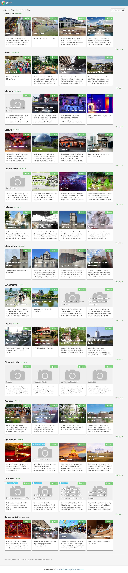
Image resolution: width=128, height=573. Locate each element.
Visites (8, 323)
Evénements (11, 284)
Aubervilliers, (41, 559)
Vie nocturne (11, 168)
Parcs (8, 52)
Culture (8, 130)
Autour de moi (118, 10)
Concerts (9, 478)
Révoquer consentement (77, 569)
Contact (58, 569)
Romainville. (48, 559)
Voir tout (18, 13)
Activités (9, 13)
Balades (9, 207)
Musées (9, 91)
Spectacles (10, 439)
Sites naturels (12, 362)
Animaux (9, 401)
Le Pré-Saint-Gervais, (23, 559)
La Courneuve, (34, 559)
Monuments (11, 246)
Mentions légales (65, 569)
